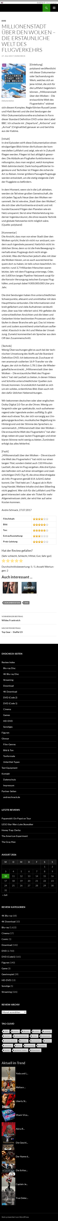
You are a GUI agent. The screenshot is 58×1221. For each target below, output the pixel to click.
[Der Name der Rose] (8, 1156)
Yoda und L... (22, 1073)
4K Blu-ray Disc (11, 674)
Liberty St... (21, 1101)
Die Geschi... (22, 1142)
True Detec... (22, 1198)
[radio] (3, 561)
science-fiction (10, 1041)
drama (15, 1031)
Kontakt (6, 773)
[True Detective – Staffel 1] (8, 1198)
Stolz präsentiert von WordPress (15, 1217)
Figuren (5, 732)
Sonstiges (8, 726)
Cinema (7, 709)
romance (8, 1045)
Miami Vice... (22, 1115)
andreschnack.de (11, 797)
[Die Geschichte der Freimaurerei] (8, 1142)
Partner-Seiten (9, 791)
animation (36, 1041)
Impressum (8, 785)
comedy (47, 1031)
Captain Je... (22, 1184)
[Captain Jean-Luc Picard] (8, 1184)
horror (47, 1041)
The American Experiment (15, 836)
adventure (46, 1036)
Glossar (5, 738)
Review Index (8, 662)
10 (5, 876)
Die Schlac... (22, 1170)
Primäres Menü (54, 8)
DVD (4, 21)
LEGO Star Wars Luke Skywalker (17, 824)
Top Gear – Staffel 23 (12, 630)
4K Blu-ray (7, 915)
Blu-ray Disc (9, 668)
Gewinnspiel (8, 974)
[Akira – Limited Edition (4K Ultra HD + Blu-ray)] (8, 1128)
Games (6, 715)
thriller (7, 1036)
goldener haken (21, 1050)
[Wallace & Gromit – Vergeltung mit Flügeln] (8, 1087)
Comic (5, 939)
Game (4, 968)
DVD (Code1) (8, 956)
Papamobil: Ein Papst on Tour (16, 818)
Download (8, 685)
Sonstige (6, 986)
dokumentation (12, 603)
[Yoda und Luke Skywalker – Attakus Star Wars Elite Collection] (8, 1073)
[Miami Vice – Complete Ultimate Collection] (8, 1115)
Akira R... (20, 1128)
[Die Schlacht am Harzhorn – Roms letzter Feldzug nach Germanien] (8, 1170)
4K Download (10, 691)
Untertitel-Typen (11, 762)
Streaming (8, 679)
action (36, 1031)
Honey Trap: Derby (11, 830)
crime (34, 1036)
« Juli (4, 895)
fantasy (24, 1041)
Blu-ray (5, 927)
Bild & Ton (8, 750)
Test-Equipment (9, 767)
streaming (30, 1045)
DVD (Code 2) (10, 697)
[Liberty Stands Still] (8, 1101)
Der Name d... (22, 1156)
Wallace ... (21, 1087)
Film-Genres (9, 744)
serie (19, 1045)
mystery (42, 1045)
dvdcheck (20, 56)
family (7, 1050)
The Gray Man (9, 841)
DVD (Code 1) (10, 703)
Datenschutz (9, 779)
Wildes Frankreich (12, 618)
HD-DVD (8, 721)
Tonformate (9, 756)
